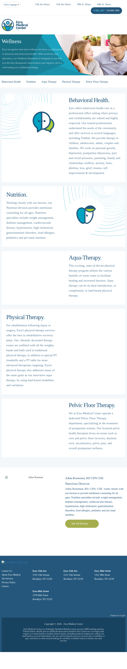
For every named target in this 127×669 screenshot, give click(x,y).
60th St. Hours (104, 4)
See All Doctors (79, 523)
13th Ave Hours (42, 4)
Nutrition (31, 81)
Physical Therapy (71, 81)
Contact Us (7, 571)
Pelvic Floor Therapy (97, 81)
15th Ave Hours (63, 4)
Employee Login (117, 615)
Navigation (63, 15)
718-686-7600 (112, 10)
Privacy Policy (8, 582)
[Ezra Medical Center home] (15, 25)
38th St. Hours (84, 4)
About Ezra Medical (11, 575)
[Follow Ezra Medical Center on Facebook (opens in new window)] (63, 646)
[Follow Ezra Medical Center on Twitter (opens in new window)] (55, 646)
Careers (5, 586)
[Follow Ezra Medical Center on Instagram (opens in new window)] (71, 646)
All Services (7, 578)
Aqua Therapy (49, 81)
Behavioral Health (11, 81)
